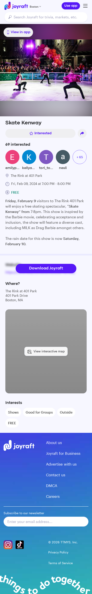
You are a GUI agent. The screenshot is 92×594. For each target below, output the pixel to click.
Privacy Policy (58, 552)
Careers (53, 496)
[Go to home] (16, 6)
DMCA (51, 485)
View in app (20, 32)
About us (54, 442)
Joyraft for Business (63, 453)
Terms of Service (60, 563)
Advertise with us (61, 464)
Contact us (55, 475)
